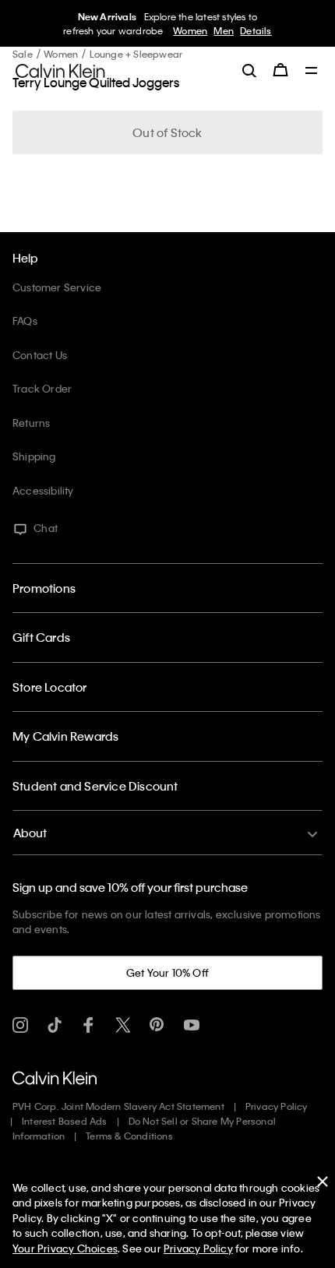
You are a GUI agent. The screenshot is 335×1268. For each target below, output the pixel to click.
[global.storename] (60, 69)
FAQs (24, 320)
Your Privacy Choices (65, 1248)
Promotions (44, 588)
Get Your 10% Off (167, 972)
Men (223, 30)
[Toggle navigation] (311, 71)
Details (255, 30)
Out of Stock (167, 132)
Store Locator (49, 687)
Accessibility (43, 490)
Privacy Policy (276, 1106)
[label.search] (249, 70)
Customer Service (56, 287)
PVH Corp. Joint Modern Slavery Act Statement (118, 1106)
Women (190, 30)
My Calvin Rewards (65, 736)
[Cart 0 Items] (280, 70)
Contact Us (39, 354)
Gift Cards (41, 637)
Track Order (42, 388)
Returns (31, 422)
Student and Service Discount (95, 786)
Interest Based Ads (65, 1121)
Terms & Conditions (129, 1135)
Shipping (34, 456)
